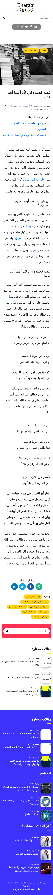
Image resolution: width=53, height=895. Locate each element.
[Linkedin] (22, 26)
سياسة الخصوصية (21, 889)
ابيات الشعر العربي (33, 597)
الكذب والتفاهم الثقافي (27, 853)
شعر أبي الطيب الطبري (39, 607)
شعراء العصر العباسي (17, 607)
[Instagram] (17, 26)
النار (27, 477)
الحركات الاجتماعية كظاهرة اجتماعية (22, 677)
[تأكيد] (4, 18)
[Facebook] (31, 26)
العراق (19, 238)
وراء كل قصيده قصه (40, 617)
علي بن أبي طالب (34, 179)
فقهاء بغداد (43, 612)
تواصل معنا (35, 889)
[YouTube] (35, 26)
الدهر (30, 458)
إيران (33, 250)
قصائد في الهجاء (29, 612)
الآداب (44, 50)
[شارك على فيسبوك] (30, 586)
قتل (10, 296)
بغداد (28, 226)
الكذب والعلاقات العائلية (27, 840)
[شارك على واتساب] (38, 586)
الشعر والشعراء (31, 50)
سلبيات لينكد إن (31, 814)
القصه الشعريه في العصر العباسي (35, 602)
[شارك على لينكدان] (14, 586)
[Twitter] (26, 26)
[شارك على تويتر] (22, 586)
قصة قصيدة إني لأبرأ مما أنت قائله (24, 135)
